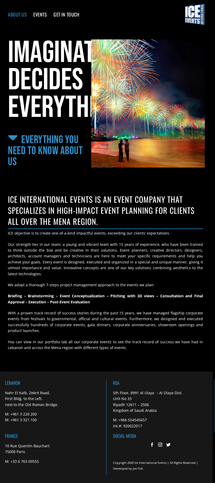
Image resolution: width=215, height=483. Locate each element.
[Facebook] (152, 445)
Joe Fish (138, 468)
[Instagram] (160, 445)
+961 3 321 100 (23, 419)
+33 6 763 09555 (24, 461)
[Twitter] (168, 445)
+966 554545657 (133, 419)
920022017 (132, 425)
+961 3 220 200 (23, 414)
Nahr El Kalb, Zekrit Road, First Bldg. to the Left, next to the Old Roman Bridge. (31, 398)
